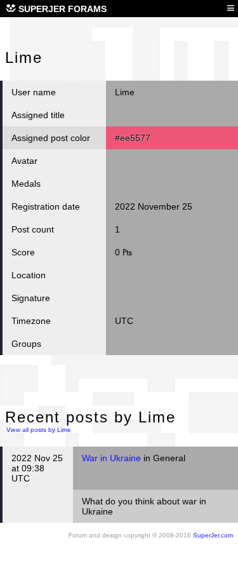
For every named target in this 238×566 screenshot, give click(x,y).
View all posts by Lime (38, 429)
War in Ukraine (111, 458)
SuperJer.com (213, 535)
